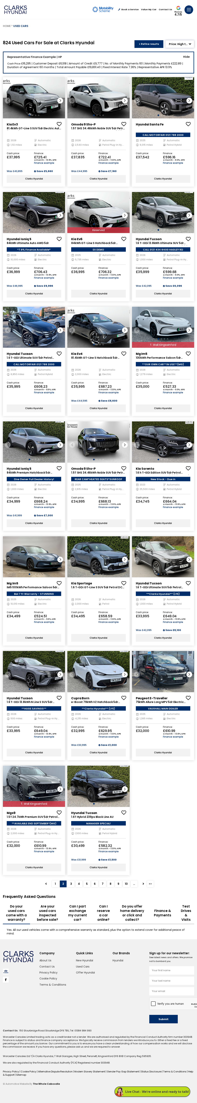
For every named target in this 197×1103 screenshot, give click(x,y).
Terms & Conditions (52, 985)
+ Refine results (149, 44)
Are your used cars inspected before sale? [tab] (47, 913)
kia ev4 (77, 354)
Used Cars (82, 966)
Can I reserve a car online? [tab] (103, 913)
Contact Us (165, 9)
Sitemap (21, 1074)
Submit (164, 1019)
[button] (60, 101)
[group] (34, 97)
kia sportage (81, 583)
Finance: (39, 153)
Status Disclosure (151, 1071)
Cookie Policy (48, 978)
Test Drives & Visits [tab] (186, 913)
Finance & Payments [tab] (162, 912)
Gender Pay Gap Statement (123, 1071)
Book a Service (130, 9)
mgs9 (11, 813)
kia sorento (145, 468)
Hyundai (118, 960)
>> (150, 884)
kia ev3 (12, 124)
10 (126, 884)
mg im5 (141, 354)
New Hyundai (84, 960)
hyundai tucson (149, 239)
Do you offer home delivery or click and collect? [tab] (132, 913)
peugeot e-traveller (152, 698)
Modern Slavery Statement (90, 1071)
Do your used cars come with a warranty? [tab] (16, 913)
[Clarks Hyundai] (15, 9)
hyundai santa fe (150, 124)
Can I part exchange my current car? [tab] (77, 913)
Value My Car (148, 9)
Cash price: (13, 153)
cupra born (80, 698)
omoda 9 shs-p (83, 124)
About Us (45, 960)
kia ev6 (77, 239)
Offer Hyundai (85, 972)
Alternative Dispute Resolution (55, 1071)
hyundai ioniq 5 (19, 239)
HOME (7, 26)
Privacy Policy (48, 972)
